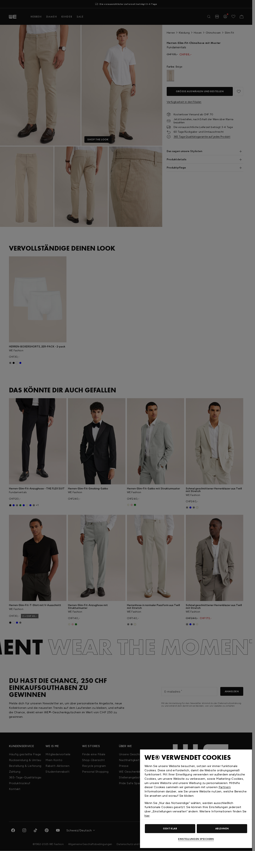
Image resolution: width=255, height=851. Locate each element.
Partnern (225, 787)
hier (147, 815)
